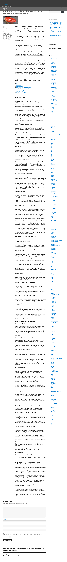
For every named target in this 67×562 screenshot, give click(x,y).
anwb (52, 169)
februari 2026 (53, 66)
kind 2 (52, 280)
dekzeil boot (53, 229)
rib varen (52, 342)
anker (52, 167)
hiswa (52, 256)
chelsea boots (53, 220)
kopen (52, 288)
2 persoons (53, 140)
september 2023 (54, 104)
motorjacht (53, 314)
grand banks (53, 249)
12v (51, 135)
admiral (52, 159)
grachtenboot (53, 248)
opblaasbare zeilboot (55, 322)
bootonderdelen (54, 199)
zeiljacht (52, 418)
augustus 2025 (54, 74)
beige (52, 181)
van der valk (53, 388)
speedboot (53, 361)
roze (51, 347)
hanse (52, 252)
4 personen (53, 146)
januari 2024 (53, 99)
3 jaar (52, 143)
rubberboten (53, 350)
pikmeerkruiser (54, 333)
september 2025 (54, 72)
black (52, 188)
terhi (52, 376)
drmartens (53, 234)
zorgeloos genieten (6, 49)
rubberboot (53, 349)
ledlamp (52, 296)
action (52, 158)
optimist (52, 326)
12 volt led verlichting (55, 134)
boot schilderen (54, 193)
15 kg (52, 136)
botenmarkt (53, 208)
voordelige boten (54, 400)
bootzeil (52, 201)
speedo (52, 363)
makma (52, 298)
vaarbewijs (53, 384)
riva (51, 343)
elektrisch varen (54, 236)
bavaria (52, 175)
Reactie (4, 505)
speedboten (53, 362)
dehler (52, 228)
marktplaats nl (54, 303)
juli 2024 (52, 91)
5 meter (52, 148)
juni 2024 (53, 92)
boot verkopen (54, 195)
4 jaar (52, 144)
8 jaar (52, 156)
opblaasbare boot (54, 321)
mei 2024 (52, 94)
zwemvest (53, 426)
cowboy (52, 221)
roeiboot (52, 345)
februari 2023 (53, 114)
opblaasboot (53, 323)
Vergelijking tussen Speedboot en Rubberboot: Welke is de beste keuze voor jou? (56, 31)
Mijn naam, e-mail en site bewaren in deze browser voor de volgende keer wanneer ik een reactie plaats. (23, 534)
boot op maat (53, 192)
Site (3, 528)
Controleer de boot (19, 86)
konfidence (53, 284)
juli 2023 (52, 107)
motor (52, 309)
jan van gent (53, 270)
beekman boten (54, 180)
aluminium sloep (54, 166)
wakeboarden (53, 404)
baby (52, 172)
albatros (52, 160)
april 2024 (53, 95)
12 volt (52, 132)
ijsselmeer (53, 262)
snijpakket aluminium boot (56, 358)
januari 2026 (53, 67)
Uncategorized (54, 383)
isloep (52, 266)
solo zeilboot (53, 359)
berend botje (53, 184)
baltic (52, 173)
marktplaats (53, 302)
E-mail (4, 524)
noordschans (53, 318)
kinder (52, 281)
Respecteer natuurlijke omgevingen (22, 90)
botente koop (53, 209)
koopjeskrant (53, 286)
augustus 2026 (54, 58)
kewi (52, 277)
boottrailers (53, 200)
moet (52, 307)
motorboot (53, 310)
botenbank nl (53, 207)
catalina (52, 217)
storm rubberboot (54, 371)
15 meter (52, 138)
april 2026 (53, 63)
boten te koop (53, 204)
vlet (51, 396)
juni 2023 (53, 108)
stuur (52, 372)
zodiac (52, 424)
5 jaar (52, 147)
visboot (52, 395)
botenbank (53, 205)
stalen (52, 368)
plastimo (52, 334)
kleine (52, 282)
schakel (52, 351)
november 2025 (54, 70)
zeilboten (53, 415)
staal (52, 367)
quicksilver (53, 338)
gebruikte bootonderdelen (56, 245)
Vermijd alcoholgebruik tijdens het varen (23, 92)
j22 (51, 268)
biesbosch (53, 187)
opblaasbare (53, 319)
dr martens (53, 232)
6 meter (52, 151)
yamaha (52, 412)
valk (51, 386)
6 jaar (52, 150)
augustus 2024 (54, 90)
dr (51, 231)
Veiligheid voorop (19, 83)
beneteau (53, 183)
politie (52, 337)
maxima (52, 305)
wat (51, 406)
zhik (52, 423)
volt (51, 398)
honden (52, 257)
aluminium (53, 164)
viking (52, 394)
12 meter (52, 131)
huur (52, 261)
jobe (51, 273)
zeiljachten (53, 419)
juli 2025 (52, 75)
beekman (53, 179)
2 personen (53, 139)
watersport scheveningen (56, 408)
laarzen (52, 289)
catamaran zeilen (54, 219)
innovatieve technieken (6, 40)
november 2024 (54, 86)
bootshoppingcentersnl (6, 28)
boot (52, 189)
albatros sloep (53, 162)
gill (51, 246)
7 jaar (52, 155)
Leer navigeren (19, 93)
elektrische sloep (54, 241)
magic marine (53, 297)
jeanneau (53, 272)
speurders (53, 364)
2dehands (53, 142)
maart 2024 (53, 96)
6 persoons (53, 154)
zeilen (8, 48)
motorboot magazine (55, 311)
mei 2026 (52, 62)
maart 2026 (53, 64)
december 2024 (54, 84)
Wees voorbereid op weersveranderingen (23, 87)
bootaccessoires (54, 197)
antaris (52, 168)
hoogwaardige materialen (7, 39)
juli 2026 (52, 59)
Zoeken (62, 12)
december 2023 (54, 100)
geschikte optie (5, 36)
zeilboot (52, 414)
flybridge (52, 242)
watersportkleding (54, 410)
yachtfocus (53, 411)
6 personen (53, 152)
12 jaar (52, 130)
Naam (4, 519)
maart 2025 (53, 80)
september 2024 (54, 88)
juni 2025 (52, 76)
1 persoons (53, 126)
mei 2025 (52, 78)
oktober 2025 (53, 71)
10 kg (52, 127)
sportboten (53, 366)
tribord (52, 382)
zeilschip (52, 420)
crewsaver (53, 223)
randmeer (53, 339)
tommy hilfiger (54, 379)
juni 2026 (53, 60)
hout (52, 258)
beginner (4, 33)
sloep (52, 354)
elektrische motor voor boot (56, 240)
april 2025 (53, 79)
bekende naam (8, 33)
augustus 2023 (54, 106)
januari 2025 (53, 83)
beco (52, 177)
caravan (52, 216)
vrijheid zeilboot (54, 403)
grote (52, 250)
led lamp (52, 292)
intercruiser (53, 264)
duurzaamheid (7, 34)
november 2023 (54, 102)
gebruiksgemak (9, 35)
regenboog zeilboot (55, 341)
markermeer (53, 301)
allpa (52, 163)
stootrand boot (54, 370)
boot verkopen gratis (55, 196)
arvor (52, 171)
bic (3, 31)
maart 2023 (53, 112)
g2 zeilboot (53, 244)
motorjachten (53, 315)
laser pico (53, 290)
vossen (52, 402)
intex (52, 265)
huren (52, 260)
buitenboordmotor (54, 213)
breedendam (53, 212)
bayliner (52, 176)
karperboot (53, 274)
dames (52, 224)
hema (52, 254)
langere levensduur (6, 41)
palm (52, 327)
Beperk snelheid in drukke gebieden (23, 88)
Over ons (58, 7)
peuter (52, 330)
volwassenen (53, 399)
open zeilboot (53, 325)
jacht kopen (53, 269)
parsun (52, 329)
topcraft (52, 380)
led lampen (53, 293)
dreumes (52, 233)
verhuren (52, 390)
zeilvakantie (53, 422)
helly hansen (53, 253)
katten (52, 276)
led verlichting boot (55, 294)
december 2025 (54, 68)
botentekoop (53, 211)
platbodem (53, 335)
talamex (52, 375)
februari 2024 (53, 98)
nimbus (52, 317)
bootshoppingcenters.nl (6, 6)
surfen (52, 374)
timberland (53, 378)
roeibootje (53, 346)
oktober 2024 (53, 87)
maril (52, 299)
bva (51, 215)
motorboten (53, 313)
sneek (52, 357)
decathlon (53, 227)
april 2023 (53, 111)
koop (52, 285)
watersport (53, 407)
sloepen (52, 355)
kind (52, 278)
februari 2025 (53, 82)
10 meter (52, 128)
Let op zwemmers (19, 91)
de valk (52, 225)
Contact (62, 7)
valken (52, 387)
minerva (52, 306)
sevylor (52, 353)
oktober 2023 (53, 103)
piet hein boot (53, 331)
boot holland (53, 191)
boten (52, 203)
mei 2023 (52, 110)
